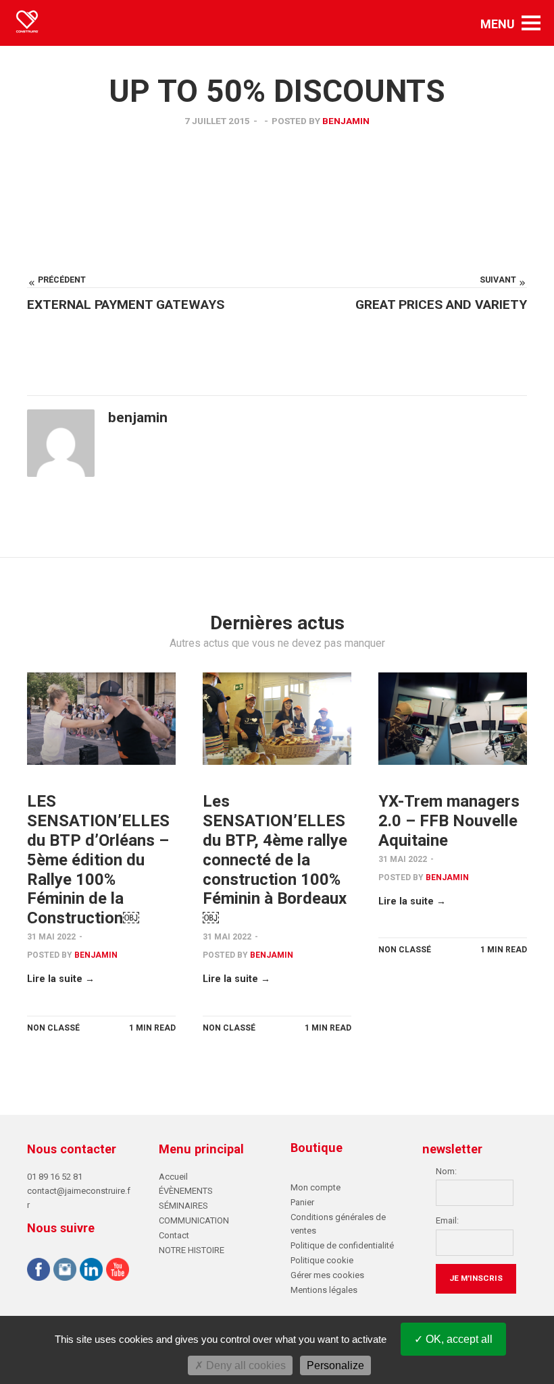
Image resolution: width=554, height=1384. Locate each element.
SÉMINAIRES (183, 1206)
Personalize (335, 1365)
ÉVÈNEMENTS (186, 1191)
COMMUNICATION (194, 1220)
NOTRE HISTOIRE (191, 1250)
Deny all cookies (244, 1365)
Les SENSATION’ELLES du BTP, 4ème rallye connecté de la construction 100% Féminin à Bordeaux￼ (275, 859)
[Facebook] (38, 1271)
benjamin (346, 120)
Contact (174, 1235)
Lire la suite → (61, 979)
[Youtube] (117, 1271)
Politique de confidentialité (342, 1245)
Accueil (173, 1177)
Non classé (53, 1028)
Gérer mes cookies (327, 1275)
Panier (302, 1202)
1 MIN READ (152, 1028)
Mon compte (316, 1187)
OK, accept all (458, 1339)
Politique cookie (322, 1260)
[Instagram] (64, 1271)
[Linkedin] (91, 1271)
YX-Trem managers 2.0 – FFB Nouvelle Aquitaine (449, 821)
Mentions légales (324, 1290)
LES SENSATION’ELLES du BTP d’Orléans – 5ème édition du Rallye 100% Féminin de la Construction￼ (98, 859)
